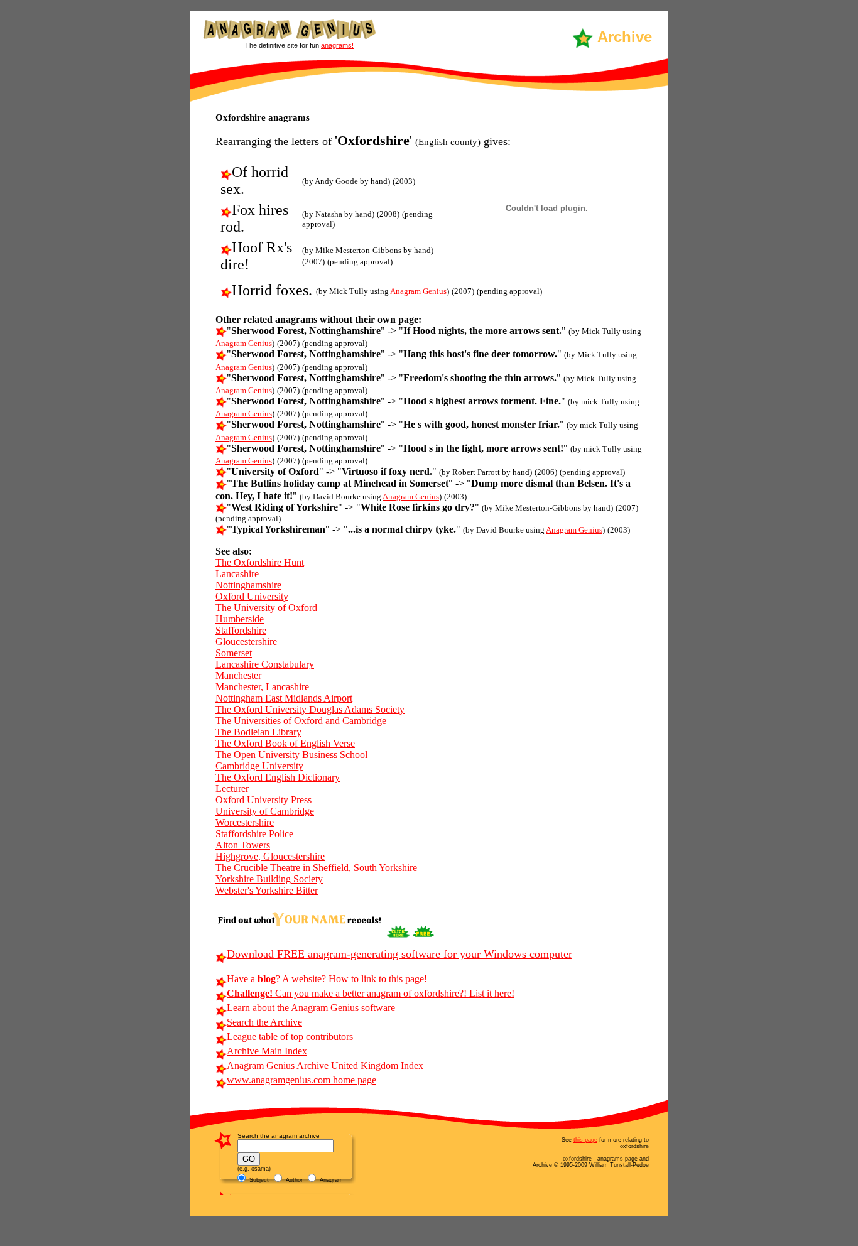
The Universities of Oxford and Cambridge (300, 720)
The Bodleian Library (258, 732)
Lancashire (237, 573)
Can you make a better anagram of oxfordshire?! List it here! (370, 993)
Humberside (239, 619)
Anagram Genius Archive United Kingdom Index (325, 1065)
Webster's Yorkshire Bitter (266, 890)
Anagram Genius (418, 291)
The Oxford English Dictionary (277, 777)
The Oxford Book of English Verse (285, 743)
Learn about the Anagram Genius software (311, 1007)
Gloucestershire (246, 641)
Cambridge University (259, 766)
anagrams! (337, 45)
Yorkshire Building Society (269, 879)
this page (585, 1140)
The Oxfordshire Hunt (259, 562)
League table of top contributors (290, 1036)
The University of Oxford (266, 607)
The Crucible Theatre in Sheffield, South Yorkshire (316, 867)
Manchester (238, 675)
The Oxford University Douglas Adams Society (310, 709)
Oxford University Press (263, 799)
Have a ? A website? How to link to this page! (327, 978)
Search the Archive (264, 1022)
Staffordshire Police (254, 833)
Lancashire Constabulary (264, 664)
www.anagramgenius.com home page (301, 1080)
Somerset (233, 652)
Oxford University (251, 596)
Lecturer (232, 788)
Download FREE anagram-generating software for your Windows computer (399, 954)
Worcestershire (244, 822)
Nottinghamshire (248, 585)
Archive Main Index (267, 1051)
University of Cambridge (264, 811)
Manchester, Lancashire (262, 686)
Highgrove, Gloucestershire (270, 856)
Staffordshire (240, 630)
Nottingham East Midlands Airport (283, 698)
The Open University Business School (291, 754)
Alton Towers (242, 845)
